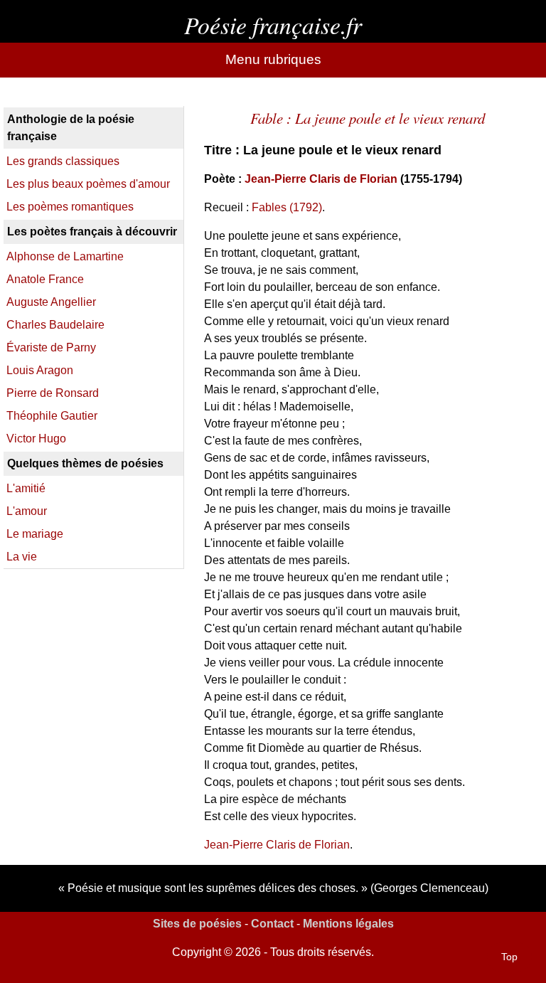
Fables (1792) (287, 207)
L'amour (26, 511)
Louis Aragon (39, 370)
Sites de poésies (197, 924)
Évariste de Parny (51, 347)
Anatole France (45, 279)
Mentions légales (348, 924)
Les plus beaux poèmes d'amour (88, 184)
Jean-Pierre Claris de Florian (321, 179)
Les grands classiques (62, 161)
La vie (21, 557)
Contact (272, 924)
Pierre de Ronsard (52, 393)
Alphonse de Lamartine (65, 256)
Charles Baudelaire (55, 325)
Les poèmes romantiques (70, 207)
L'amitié (26, 488)
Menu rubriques (273, 59)
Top (509, 956)
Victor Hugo (36, 438)
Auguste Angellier (51, 302)
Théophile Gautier (51, 416)
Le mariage (34, 534)
